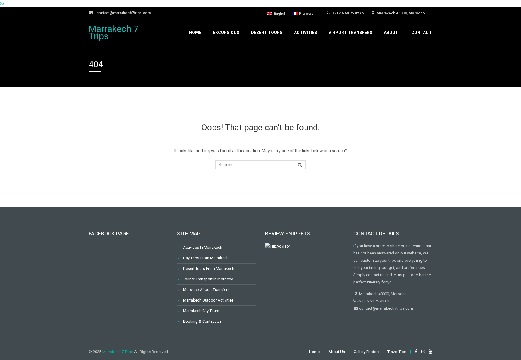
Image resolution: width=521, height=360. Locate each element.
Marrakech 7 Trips (114, 32)
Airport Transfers (350, 32)
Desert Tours (267, 32)
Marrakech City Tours (201, 310)
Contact (421, 32)
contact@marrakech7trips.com (123, 13)
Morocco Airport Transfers (206, 289)
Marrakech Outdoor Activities (208, 300)
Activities (305, 32)
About (391, 32)
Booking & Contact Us (202, 321)
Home (195, 32)
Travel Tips (396, 351)
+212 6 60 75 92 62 (347, 13)
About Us (336, 351)
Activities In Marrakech (202, 247)
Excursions (226, 32)
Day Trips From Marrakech (206, 258)
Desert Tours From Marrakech (208, 268)
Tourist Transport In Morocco (208, 279)
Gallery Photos (366, 351)
